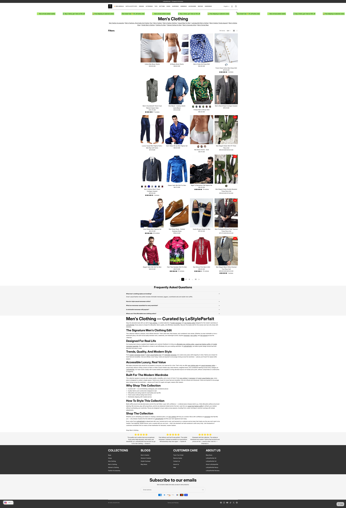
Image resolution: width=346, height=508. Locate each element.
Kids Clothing (112, 461)
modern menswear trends (137, 355)
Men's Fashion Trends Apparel (219, 23)
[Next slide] (161, 48)
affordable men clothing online (185, 344)
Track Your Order (178, 455)
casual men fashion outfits (202, 344)
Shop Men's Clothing (132, 430)
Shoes (110, 458)
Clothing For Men (161, 25)
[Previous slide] (143, 48)
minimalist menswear (170, 355)
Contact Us (176, 461)
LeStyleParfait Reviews (212, 470)
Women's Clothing (113, 467)
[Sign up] (203, 490)
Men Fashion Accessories (116, 23)
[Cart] (236, 6)
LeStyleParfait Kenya (212, 467)
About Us (176, 464)
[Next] (199, 279)
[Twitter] (234, 503)
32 (196, 279)
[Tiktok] (230, 503)
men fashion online (189, 323)
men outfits (193, 335)
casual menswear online (208, 365)
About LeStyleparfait (212, 464)
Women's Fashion (146, 458)
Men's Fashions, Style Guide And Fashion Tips (138, 23)
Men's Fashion (157, 23)
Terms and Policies (173, 502)
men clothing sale (193, 365)
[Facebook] (221, 503)
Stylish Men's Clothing (148, 25)
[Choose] (161, 59)
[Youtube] (227, 503)
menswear (187, 335)
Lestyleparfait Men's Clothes (200, 23)
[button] (229, 31)
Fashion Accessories (114, 470)
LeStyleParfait (130, 325)
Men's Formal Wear (203, 25)
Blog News (144, 464)
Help (174, 467)
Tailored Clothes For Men (174, 25)
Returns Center (177, 458)
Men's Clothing (112, 464)
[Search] (237, 12)
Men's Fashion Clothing (170, 23)
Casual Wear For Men (184, 23)
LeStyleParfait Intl (211, 461)
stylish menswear (176, 323)
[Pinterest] (237, 503)
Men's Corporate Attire (189, 25)
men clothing (153, 323)
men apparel (204, 335)
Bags (109, 455)
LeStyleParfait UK (211, 458)
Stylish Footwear (145, 461)
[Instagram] (224, 503)
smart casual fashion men (153, 355)
